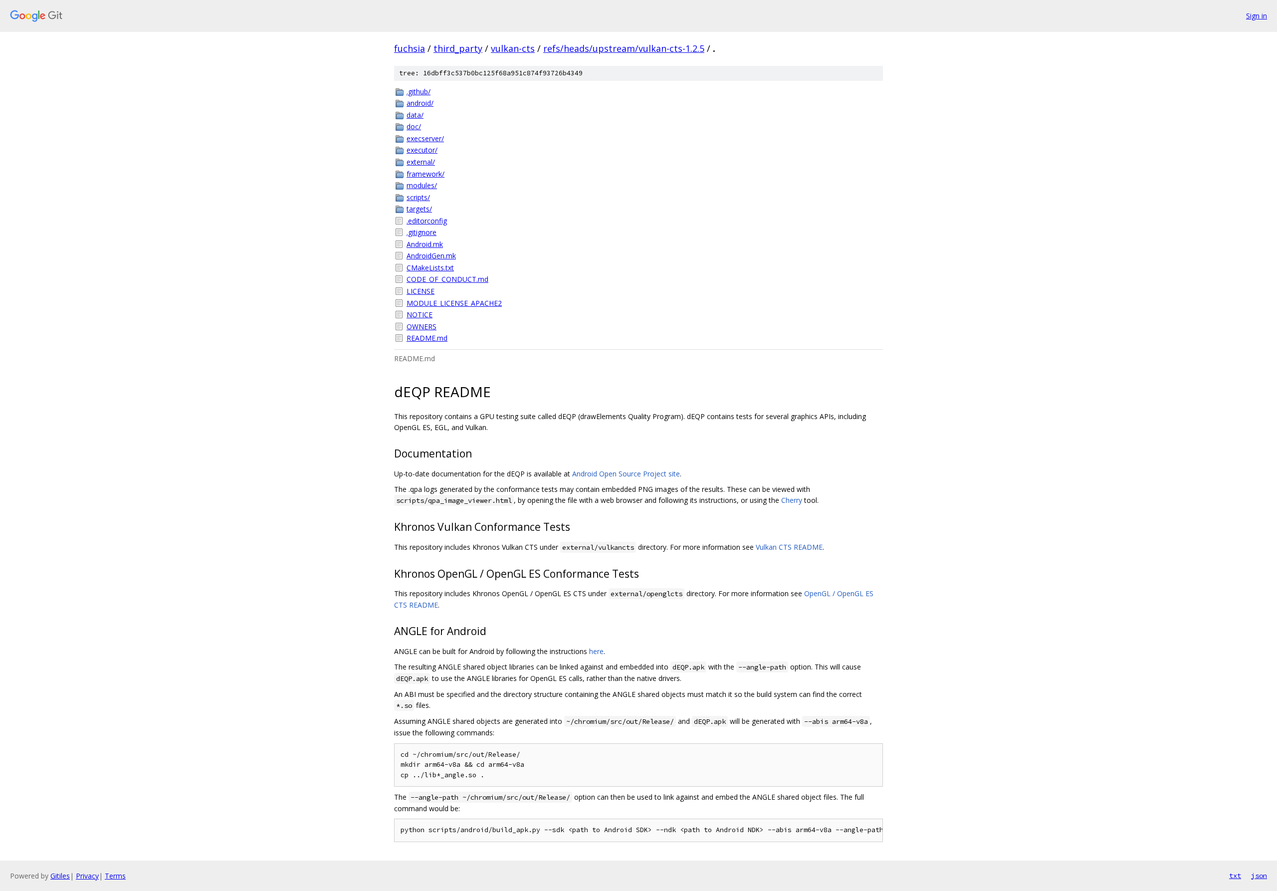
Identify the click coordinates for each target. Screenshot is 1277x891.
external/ (421, 162)
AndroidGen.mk (431, 255)
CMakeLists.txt (430, 267)
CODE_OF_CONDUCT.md (447, 279)
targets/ (419, 209)
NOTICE (419, 314)
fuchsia (409, 48)
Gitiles (60, 876)
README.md (427, 338)
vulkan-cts (513, 48)
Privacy (87, 876)
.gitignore (421, 232)
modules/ (422, 185)
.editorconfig (427, 220)
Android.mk (425, 244)
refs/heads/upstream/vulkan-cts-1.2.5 (623, 48)
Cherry (791, 500)
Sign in (1256, 15)
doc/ (414, 126)
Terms (115, 876)
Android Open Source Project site (626, 473)
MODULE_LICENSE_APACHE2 (454, 303)
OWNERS (421, 326)
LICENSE (420, 291)
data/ (415, 115)
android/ (420, 103)
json (1259, 875)
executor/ (422, 150)
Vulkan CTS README (789, 547)
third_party (457, 48)
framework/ (425, 174)
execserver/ (425, 138)
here (596, 651)
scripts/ (418, 197)
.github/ (418, 91)
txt (1235, 875)
